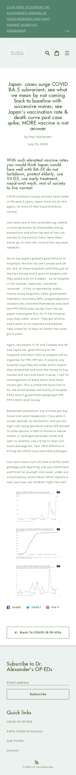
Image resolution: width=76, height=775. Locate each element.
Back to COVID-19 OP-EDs (40, 632)
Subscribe (38, 694)
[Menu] (67, 53)
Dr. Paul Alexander (43, 767)
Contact (13, 750)
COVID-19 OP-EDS (20, 722)
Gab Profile (15, 741)
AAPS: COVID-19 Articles (25, 731)
